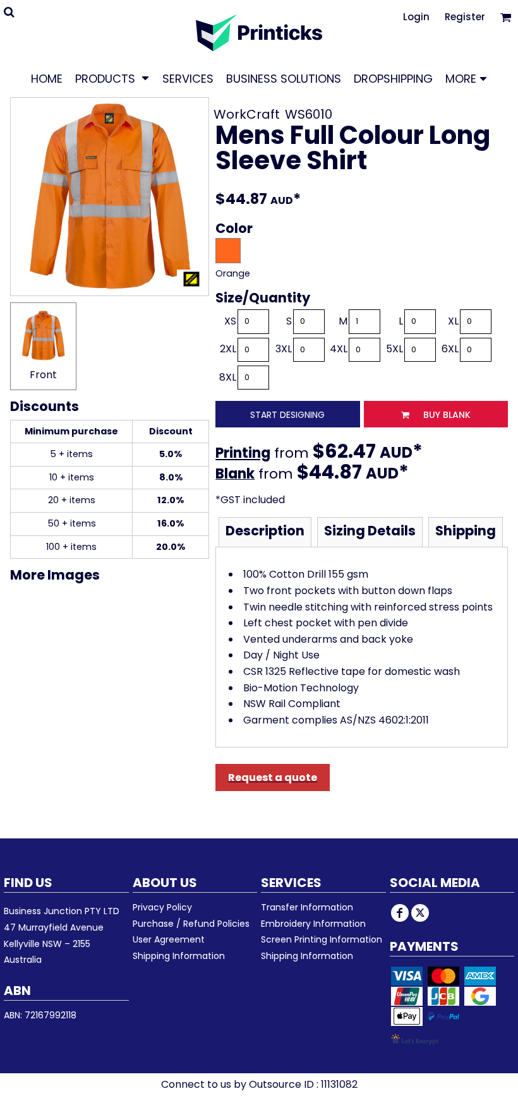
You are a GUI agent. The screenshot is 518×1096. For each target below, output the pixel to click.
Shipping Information (179, 956)
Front (43, 374)
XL (453, 321)
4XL (338, 349)
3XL (283, 349)
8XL (227, 377)
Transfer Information (307, 907)
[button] (112, 78)
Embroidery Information (313, 923)
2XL (228, 349)
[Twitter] (420, 913)
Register (465, 16)
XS (230, 321)
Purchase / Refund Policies (191, 923)
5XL (394, 349)
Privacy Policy (162, 907)
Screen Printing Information (321, 939)
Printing (242, 453)
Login (416, 16)
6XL (450, 349)
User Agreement (169, 939)
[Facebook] (400, 913)
